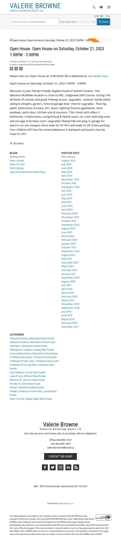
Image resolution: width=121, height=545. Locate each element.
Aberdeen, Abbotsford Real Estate (28, 346)
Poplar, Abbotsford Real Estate (27, 387)
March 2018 (67, 319)
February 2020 (69, 296)
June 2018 (66, 315)
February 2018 (69, 323)
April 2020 (66, 289)
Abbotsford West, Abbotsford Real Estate (32, 342)
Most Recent (68, 156)
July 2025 (66, 190)
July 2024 (66, 202)
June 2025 (66, 194)
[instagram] (60, 467)
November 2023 (70, 217)
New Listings (17, 160)
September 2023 (70, 224)
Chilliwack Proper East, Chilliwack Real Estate (34, 361)
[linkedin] (68, 467)
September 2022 (70, 251)
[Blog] (76, 467)
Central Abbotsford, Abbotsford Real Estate (34, 353)
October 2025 (68, 183)
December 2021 (70, 262)
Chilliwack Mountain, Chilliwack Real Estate (33, 357)
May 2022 (66, 258)
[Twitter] (53, 467)
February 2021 (69, 270)
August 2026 (68, 160)
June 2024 (66, 205)
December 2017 (70, 326)
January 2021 (68, 274)
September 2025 (70, 187)
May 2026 (66, 172)
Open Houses (17, 164)
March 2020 (67, 292)
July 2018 (66, 311)
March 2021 (67, 266)
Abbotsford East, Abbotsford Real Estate (37, 64)
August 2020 (68, 281)
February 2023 (69, 239)
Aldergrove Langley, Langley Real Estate (32, 349)
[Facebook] (45, 467)
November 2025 (70, 179)
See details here (98, 76)
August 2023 (68, 228)
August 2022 (68, 255)
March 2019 (67, 300)
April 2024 (66, 209)
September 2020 (70, 277)
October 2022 (68, 247)
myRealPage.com (66, 503)
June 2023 (66, 232)
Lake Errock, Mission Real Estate (28, 376)
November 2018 (70, 304)
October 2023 (68, 221)
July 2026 (66, 164)
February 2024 (69, 213)
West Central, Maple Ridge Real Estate (31, 398)
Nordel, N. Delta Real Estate (25, 383)
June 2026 (66, 168)
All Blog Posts (17, 156)
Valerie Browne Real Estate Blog (27, 172)
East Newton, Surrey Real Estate (27, 372)
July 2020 (66, 285)
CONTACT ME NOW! (60, 456)
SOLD (108, 16)
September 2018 (70, 307)
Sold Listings (17, 168)
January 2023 (68, 243)
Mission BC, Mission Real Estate (27, 379)
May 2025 (66, 198)
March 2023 (67, 236)
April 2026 (66, 175)
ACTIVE (96, 16)
